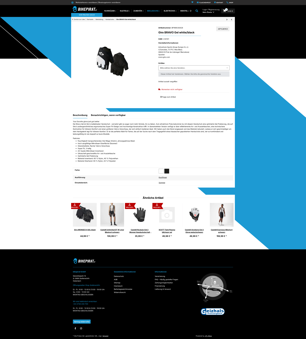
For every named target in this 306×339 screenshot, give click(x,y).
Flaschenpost (205, 2)
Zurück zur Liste (79, 19)
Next (229, 222)
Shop (231, 2)
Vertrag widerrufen (82, 322)
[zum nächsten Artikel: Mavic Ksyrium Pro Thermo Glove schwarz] (227, 19)
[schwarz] (166, 171)
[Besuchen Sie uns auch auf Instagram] (81, 328)
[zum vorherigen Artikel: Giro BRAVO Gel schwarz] (231, 19)
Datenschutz (119, 276)
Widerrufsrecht (120, 292)
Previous (77, 222)
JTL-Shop (208, 336)
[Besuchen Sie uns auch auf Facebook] (75, 328)
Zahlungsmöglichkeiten (164, 283)
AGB (115, 279)
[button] (192, 2)
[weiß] (161, 171)
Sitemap (117, 283)
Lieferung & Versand (163, 289)
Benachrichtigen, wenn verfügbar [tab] (108, 115)
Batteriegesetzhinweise (123, 289)
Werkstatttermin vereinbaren (86, 2)
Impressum (118, 286)
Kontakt (219, 2)
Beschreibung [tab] (80, 115)
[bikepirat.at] (84, 9)
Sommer (162, 183)
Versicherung (160, 276)
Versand (105, 336)
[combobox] (194, 67)
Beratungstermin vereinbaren (109, 2)
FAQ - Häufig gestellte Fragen (166, 279)
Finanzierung (160, 286)
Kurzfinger (163, 177)
